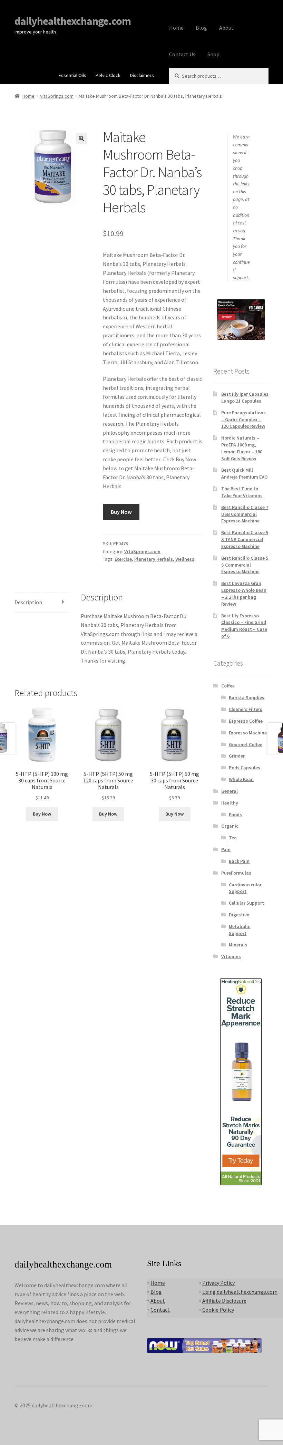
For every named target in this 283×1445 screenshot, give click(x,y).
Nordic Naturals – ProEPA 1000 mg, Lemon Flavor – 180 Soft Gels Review (241, 448)
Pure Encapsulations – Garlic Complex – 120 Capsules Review (243, 420)
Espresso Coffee (246, 721)
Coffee (228, 686)
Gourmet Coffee (245, 744)
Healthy (229, 803)
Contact (160, 1309)
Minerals (238, 945)
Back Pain (239, 861)
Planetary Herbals (153, 559)
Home (176, 27)
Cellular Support (246, 903)
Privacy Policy (218, 1282)
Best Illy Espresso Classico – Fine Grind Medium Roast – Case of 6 (244, 626)
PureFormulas (236, 873)
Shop (213, 54)
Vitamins (231, 956)
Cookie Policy (218, 1309)
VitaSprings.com (57, 96)
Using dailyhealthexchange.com (239, 1291)
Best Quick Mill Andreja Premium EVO (244, 473)
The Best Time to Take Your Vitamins (242, 492)
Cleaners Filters (245, 709)
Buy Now (121, 511)
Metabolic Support (239, 929)
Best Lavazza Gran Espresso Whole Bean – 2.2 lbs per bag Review (243, 593)
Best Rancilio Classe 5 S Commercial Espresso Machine (244, 565)
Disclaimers (142, 75)
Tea (233, 838)
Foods (235, 814)
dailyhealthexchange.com (72, 21)
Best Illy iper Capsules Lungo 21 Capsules (245, 397)
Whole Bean (241, 779)
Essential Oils (72, 75)
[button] (81, 138)
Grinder (237, 756)
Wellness (184, 559)
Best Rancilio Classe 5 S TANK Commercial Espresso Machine (244, 539)
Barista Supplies (246, 697)
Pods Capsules (244, 767)
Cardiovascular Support (245, 888)
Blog (201, 27)
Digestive (239, 915)
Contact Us (182, 54)
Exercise (123, 559)
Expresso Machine (248, 733)
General (229, 791)
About (226, 27)
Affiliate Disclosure (224, 1300)
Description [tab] (28, 602)
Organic (229, 826)
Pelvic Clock (108, 75)
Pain (226, 849)
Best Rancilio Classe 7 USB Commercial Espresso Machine (244, 514)
